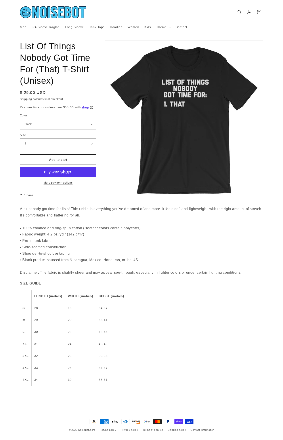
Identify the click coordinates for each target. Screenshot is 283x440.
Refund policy (108, 429)
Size (23, 135)
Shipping (26, 99)
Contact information (202, 429)
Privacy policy (129, 429)
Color (23, 115)
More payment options (58, 182)
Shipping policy (177, 429)
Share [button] (28, 195)
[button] (163, 27)
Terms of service (153, 429)
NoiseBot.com (86, 430)
